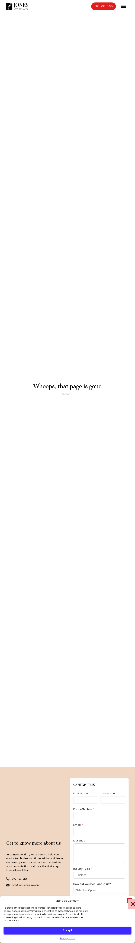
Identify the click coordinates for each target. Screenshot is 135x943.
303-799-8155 (104, 6)
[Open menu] (123, 6)
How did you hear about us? (92, 884)
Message (79, 840)
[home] (17, 6)
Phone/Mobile (82, 809)
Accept (67, 930)
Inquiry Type (81, 869)
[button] (129, 901)
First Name (80, 793)
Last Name (108, 793)
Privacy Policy (67, 938)
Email (77, 825)
